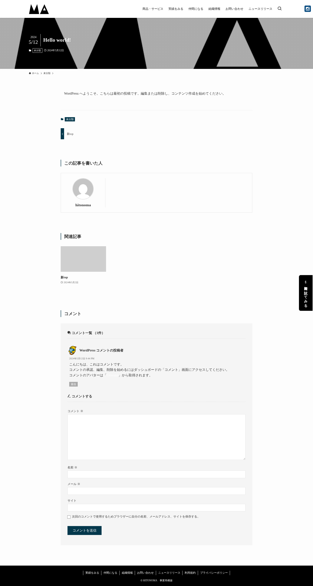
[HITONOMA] (39, 8)
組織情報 (127, 572)
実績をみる (92, 572)
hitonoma (83, 205)
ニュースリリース (169, 572)
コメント (75, 411)
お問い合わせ (145, 572)
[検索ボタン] (279, 9)
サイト (71, 500)
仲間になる (110, 572)
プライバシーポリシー (214, 572)
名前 (72, 467)
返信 (73, 384)
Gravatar (112, 375)
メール (73, 484)
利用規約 (190, 572)
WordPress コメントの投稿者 (101, 350)
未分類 (37, 50)
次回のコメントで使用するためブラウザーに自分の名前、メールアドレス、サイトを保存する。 (136, 516)
